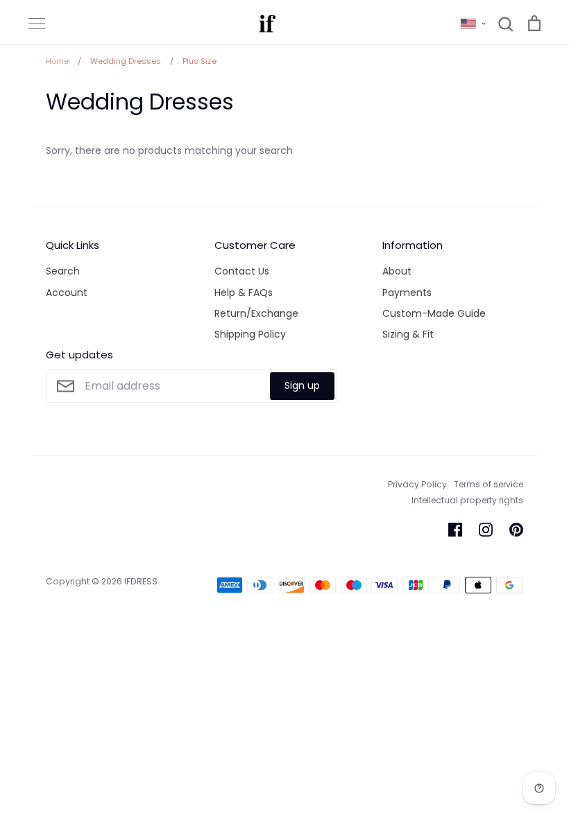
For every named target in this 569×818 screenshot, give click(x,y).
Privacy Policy (417, 484)
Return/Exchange (256, 313)
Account (66, 292)
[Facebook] (455, 529)
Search (63, 271)
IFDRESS (141, 581)
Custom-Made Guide (434, 313)
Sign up (302, 385)
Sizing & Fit (408, 334)
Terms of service (488, 484)
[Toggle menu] (37, 23)
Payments (407, 292)
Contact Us (241, 271)
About (396, 271)
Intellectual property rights (467, 500)
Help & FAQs (243, 292)
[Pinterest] (516, 529)
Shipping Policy (250, 334)
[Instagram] (485, 529)
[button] (473, 23)
